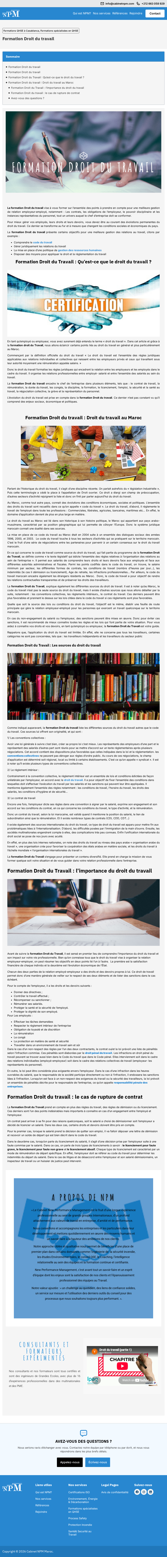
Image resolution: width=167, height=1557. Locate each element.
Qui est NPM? (82, 13)
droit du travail (73, 780)
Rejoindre (135, 13)
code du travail (42, 242)
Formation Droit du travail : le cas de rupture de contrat (45, 93)
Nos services (101, 13)
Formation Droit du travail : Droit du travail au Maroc (41, 82)
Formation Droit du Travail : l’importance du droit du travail (47, 87)
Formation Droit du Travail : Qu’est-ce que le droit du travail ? (46, 77)
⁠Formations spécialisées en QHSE (59, 30)
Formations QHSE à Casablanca (21, 30)
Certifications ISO (79, 1492)
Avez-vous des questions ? (27, 98)
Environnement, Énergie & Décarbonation (83, 1500)
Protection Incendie (80, 1524)
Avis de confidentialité (114, 1492)
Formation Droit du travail (24, 67)
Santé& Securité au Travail (79, 1533)
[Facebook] (137, 1492)
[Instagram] (144, 1492)
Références (120, 13)
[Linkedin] (150, 1492)
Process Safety (77, 1518)
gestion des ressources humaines (80, 250)
